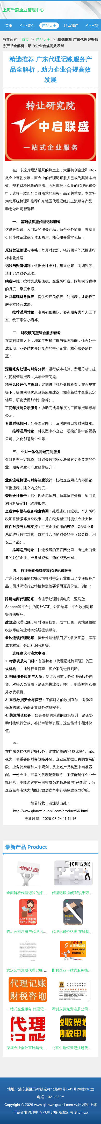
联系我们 (71, 26)
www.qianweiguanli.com (53, 1105)
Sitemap (81, 1112)
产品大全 (49, 26)
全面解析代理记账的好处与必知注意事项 (39, 893)
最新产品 (15, 847)
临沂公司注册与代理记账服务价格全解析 (39, 931)
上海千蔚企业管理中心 (23, 10)
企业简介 (27, 26)
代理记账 (81, 1105)
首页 (8, 26)
